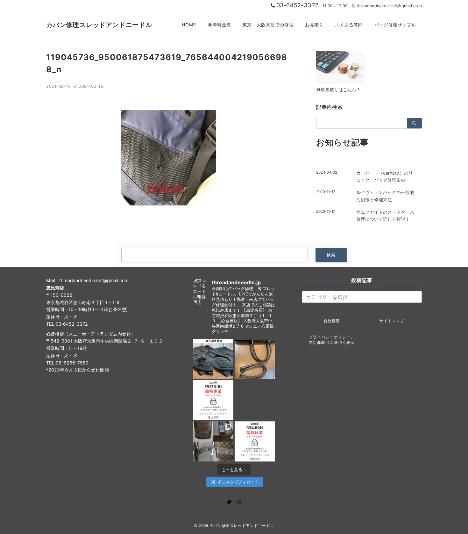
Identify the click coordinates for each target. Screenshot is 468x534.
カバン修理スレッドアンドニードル (99, 24)
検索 (331, 255)
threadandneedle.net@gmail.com (389, 5)
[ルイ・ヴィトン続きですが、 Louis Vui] (255, 400)
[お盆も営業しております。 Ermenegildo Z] (255, 359)
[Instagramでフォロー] (239, 502)
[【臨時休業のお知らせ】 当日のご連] (255, 441)
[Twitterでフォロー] (229, 502)
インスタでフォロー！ (238, 481)
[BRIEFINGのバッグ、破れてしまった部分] (213, 359)
